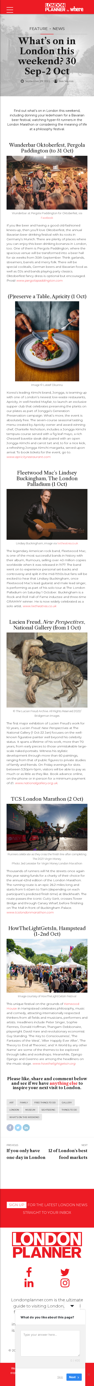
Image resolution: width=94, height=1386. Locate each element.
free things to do (45, 1102)
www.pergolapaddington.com (39, 280)
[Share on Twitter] (18, 1127)
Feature (39, 28)
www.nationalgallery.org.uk (36, 783)
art (11, 1102)
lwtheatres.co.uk (67, 543)
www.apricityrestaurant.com (29, 457)
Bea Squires (66, 81)
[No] (88, 1374)
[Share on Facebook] (10, 1127)
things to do (69, 1110)
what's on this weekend (24, 1117)
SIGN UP (16, 1205)
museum (30, 1110)
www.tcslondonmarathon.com (30, 912)
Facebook (47, 217)
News (59, 28)
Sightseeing (48, 1110)
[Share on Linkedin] (26, 1127)
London (14, 1110)
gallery (67, 1102)
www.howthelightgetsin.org (54, 1063)
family (24, 1102)
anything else (64, 1083)
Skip (60, 1377)
